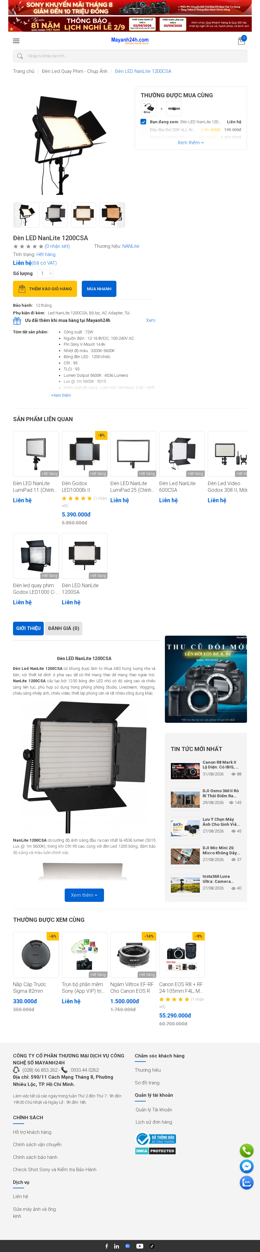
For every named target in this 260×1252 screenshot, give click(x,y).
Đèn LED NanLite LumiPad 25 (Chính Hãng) (130, 487)
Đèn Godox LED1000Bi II (76, 486)
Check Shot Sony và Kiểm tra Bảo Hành (54, 1169)
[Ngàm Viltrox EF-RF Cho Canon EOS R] (133, 955)
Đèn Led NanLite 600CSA (177, 486)
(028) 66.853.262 (40, 1070)
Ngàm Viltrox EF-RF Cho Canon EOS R (132, 987)
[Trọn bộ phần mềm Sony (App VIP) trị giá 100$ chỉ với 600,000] (85, 955)
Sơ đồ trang (147, 1083)
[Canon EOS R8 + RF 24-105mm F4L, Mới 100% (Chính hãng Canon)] (182, 955)
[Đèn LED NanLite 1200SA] (85, 556)
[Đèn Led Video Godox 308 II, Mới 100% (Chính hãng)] (231, 454)
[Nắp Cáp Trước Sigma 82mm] (36, 955)
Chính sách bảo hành (35, 1157)
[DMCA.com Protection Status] (155, 1151)
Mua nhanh (99, 288)
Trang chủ (23, 71)
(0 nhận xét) (57, 246)
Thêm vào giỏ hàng (50, 288)
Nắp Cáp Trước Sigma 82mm (29, 987)
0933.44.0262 (85, 1070)
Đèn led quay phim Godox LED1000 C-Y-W (34, 589)
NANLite (131, 246)
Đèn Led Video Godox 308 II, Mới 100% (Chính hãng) (228, 487)
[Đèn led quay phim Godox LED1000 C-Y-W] (36, 556)
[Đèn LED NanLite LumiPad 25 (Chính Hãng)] (133, 454)
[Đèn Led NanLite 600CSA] (182, 454)
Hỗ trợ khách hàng (32, 1132)
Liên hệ (20, 1196)
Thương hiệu (148, 1070)
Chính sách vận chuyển (37, 1144)
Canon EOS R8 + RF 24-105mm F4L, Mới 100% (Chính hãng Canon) (181, 988)
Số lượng (23, 273)
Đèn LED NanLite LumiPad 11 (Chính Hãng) (33, 487)
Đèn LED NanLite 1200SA (80, 588)
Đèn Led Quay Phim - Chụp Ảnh (74, 71)
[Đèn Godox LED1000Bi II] (85, 454)
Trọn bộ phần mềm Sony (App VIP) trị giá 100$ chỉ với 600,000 (82, 988)
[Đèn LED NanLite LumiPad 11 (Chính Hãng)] (36, 454)
